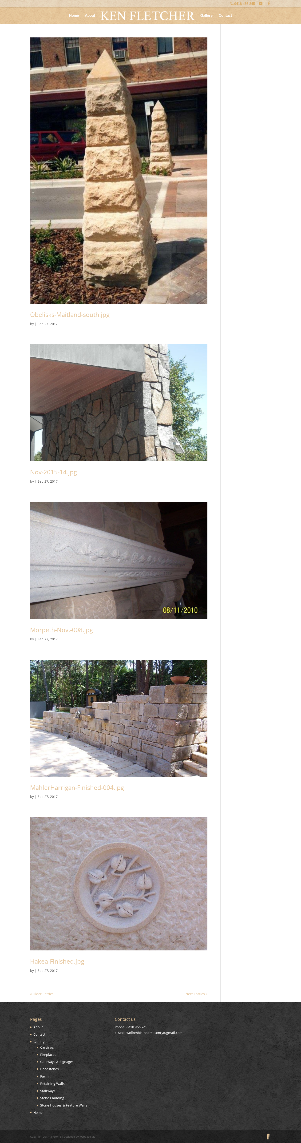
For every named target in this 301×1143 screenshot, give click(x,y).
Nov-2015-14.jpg (53, 472)
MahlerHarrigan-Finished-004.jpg (77, 787)
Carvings (47, 1047)
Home (74, 15)
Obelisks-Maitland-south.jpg (70, 314)
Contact (225, 15)
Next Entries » (196, 994)
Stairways (47, 1091)
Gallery (206, 15)
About (90, 15)
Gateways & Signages (57, 1061)
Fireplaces (48, 1054)
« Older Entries (42, 994)
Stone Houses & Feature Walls (63, 1105)
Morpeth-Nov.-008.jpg (61, 630)
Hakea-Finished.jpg (57, 961)
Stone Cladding (52, 1098)
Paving (45, 1076)
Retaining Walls (52, 1083)
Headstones (49, 1069)
